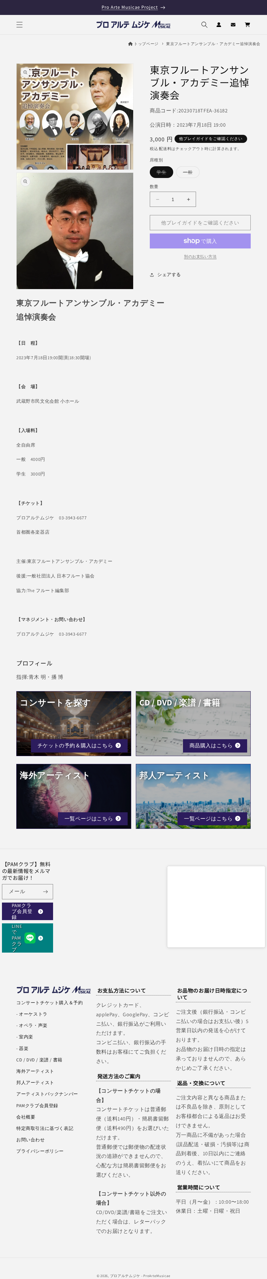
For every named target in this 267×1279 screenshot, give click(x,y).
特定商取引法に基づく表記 (44, 1128)
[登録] (45, 891)
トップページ (146, 43)
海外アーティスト (35, 1071)
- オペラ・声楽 (32, 1025)
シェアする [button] (169, 274)
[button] (19, 25)
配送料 (165, 148)
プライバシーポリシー (40, 1151)
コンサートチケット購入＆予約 (49, 1003)
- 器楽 (22, 1048)
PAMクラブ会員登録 (22, 911)
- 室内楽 (24, 1037)
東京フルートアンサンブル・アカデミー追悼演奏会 (213, 43)
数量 (154, 186)
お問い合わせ (30, 1140)
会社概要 (25, 1117)
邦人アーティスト (35, 1082)
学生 (164, 173)
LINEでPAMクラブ (17, 938)
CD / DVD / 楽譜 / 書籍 (39, 1060)
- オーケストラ (32, 1014)
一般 (190, 173)
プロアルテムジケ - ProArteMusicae (140, 1275)
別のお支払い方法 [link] (200, 256)
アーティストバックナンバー (47, 1094)
